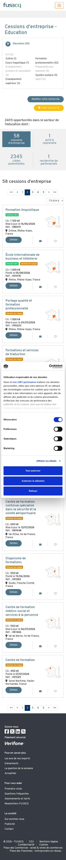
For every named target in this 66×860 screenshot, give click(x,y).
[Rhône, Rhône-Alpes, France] (52, 267)
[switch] (58, 429)
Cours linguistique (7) (17, 62)
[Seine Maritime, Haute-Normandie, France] (52, 672)
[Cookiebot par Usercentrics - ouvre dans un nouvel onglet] (49, 366)
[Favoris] (55, 241)
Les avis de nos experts (17, 758)
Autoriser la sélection (33, 481)
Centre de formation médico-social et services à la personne (22, 611)
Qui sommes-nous (14, 819)
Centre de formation (20, 660)
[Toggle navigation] (59, 5)
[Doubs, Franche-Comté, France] (52, 572)
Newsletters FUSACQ (17, 803)
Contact (9, 829)
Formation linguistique (22, 210)
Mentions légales (48, 841)
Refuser (33, 491)
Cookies (43, 844)
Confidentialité (26, 844)
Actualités (10, 773)
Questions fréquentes (17, 793)
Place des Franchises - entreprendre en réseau (35, 851)
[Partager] (40, 241)
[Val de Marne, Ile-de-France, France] (52, 623)
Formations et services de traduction (22, 352)
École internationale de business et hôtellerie (22, 257)
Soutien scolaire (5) (46, 75)
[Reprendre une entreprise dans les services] (8, 45)
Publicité (10, 824)
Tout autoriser (33, 470)
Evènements (11, 763)
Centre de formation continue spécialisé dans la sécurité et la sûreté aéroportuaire (21, 508)
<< (11, 192)
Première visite (13, 788)
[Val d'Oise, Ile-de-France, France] (52, 519)
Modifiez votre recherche (46, 99)
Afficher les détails (46, 461)
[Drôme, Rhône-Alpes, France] (52, 221)
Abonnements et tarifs (17, 798)
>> (54, 192)
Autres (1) (11, 58)
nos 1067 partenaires (24, 382)
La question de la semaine (19, 768)
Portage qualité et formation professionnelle (19, 305)
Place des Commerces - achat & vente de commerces (33, 847)
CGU (31, 841)
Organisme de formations (16, 560)
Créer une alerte (50, 107)
